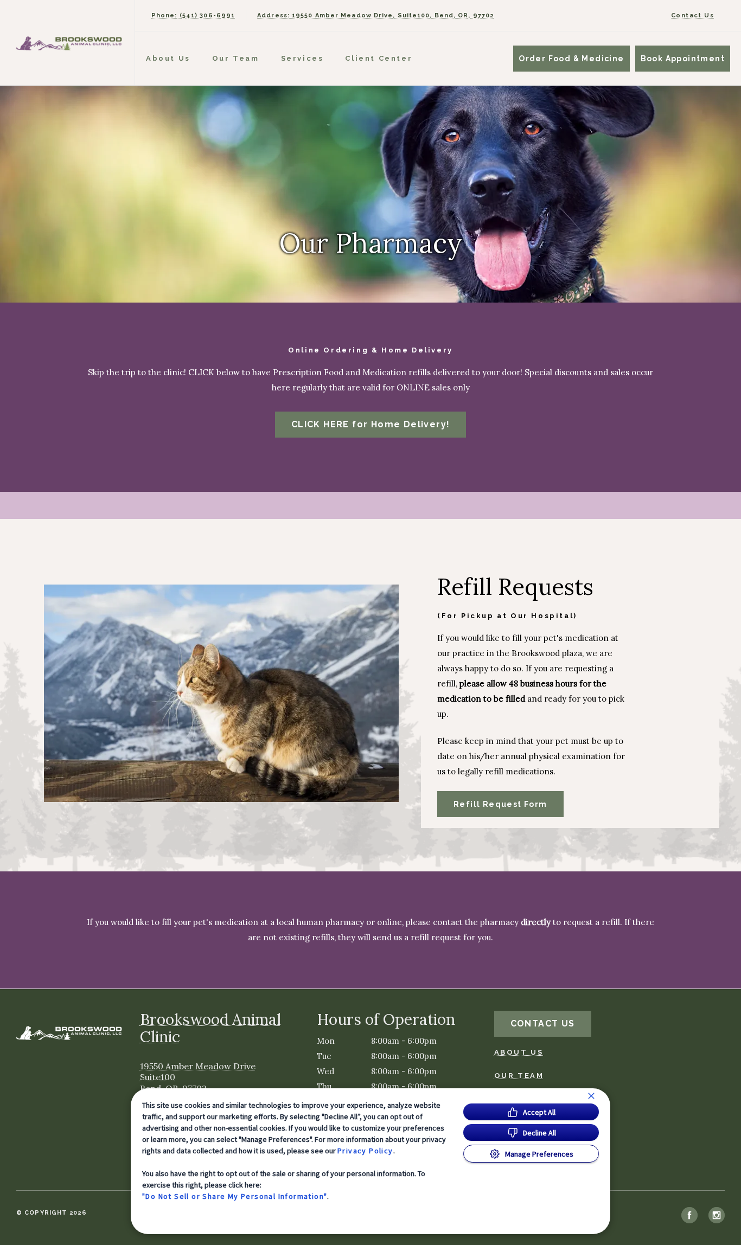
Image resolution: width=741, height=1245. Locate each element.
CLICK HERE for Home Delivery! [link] (370, 424)
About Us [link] (168, 58)
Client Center (378, 58)
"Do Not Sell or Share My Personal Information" (234, 1196)
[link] (70, 42)
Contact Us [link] (692, 15)
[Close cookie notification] (591, 1095)
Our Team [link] (235, 58)
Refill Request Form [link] (500, 804)
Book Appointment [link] (683, 58)
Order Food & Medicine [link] (571, 58)
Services (302, 58)
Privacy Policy (365, 1151)
